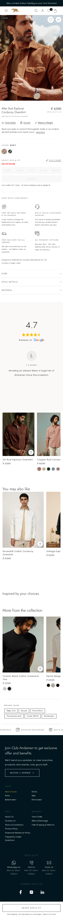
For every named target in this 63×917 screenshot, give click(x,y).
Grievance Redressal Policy (17, 832)
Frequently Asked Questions (13, 838)
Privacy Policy (11, 828)
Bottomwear (10, 799)
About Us (9, 816)
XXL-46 (56, 171)
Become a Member (20, 773)
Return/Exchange (40, 820)
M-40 (20, 171)
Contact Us (10, 820)
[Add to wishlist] (51, 20)
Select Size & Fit (31, 908)
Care (5, 273)
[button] (55, 10)
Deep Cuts (11, 710)
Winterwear (49, 716)
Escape (24, 710)
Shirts (34, 791)
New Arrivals (11, 791)
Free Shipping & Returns (43, 824)
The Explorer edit (14, 716)
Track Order (37, 816)
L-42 (33, 171)
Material (7, 290)
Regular (38, 179)
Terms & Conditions (14, 824)
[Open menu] (6, 10)
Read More (40, 132)
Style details (10, 282)
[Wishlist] (49, 10)
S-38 (9, 171)
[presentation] (4, 58)
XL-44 (44, 171)
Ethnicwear (37, 799)
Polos (7, 795)
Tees (34, 795)
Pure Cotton (37, 710)
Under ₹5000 (32, 716)
